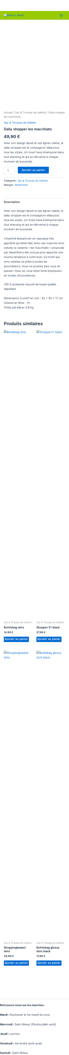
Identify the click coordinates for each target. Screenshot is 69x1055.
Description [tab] (12, 202)
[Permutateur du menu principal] (61, 15)
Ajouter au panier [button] (16, 639)
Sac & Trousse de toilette (30, 112)
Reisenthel (21, 184)
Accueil (8, 112)
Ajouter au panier (33, 170)
